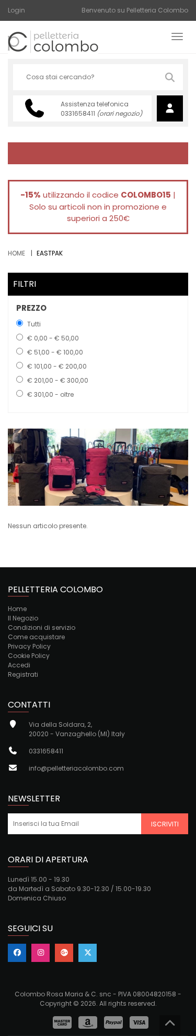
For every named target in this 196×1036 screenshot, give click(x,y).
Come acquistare (36, 636)
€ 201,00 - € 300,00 (57, 380)
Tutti (34, 324)
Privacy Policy (29, 646)
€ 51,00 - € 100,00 (55, 352)
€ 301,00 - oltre (50, 394)
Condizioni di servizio (41, 627)
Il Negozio (23, 618)
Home (16, 253)
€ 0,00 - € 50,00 (53, 338)
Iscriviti (165, 824)
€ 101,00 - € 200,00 (57, 366)
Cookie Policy (29, 655)
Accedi (19, 665)
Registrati (23, 674)
